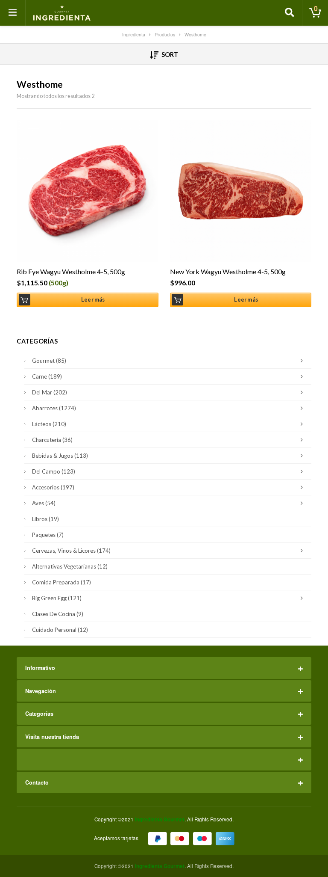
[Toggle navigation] (13, 13)
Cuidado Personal (60, 629)
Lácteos (49, 424)
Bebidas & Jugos (60, 455)
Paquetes (48, 534)
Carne (47, 376)
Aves (44, 503)
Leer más (93, 299)
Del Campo (53, 471)
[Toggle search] (289, 13)
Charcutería (52, 439)
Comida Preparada (61, 582)
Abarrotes (54, 408)
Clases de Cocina (57, 613)
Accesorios (53, 487)
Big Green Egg (57, 598)
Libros (45, 519)
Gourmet (49, 360)
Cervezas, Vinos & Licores (71, 550)
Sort (169, 54)
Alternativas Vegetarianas (70, 566)
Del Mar (49, 392)
